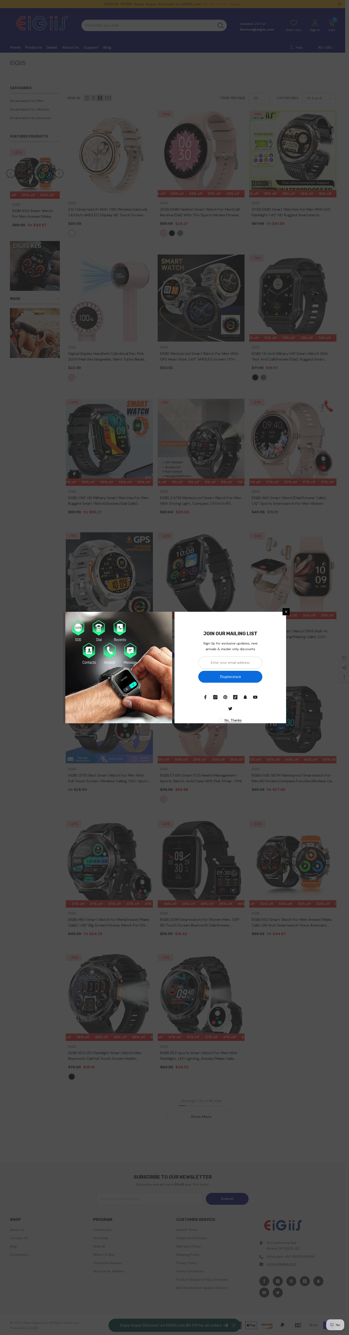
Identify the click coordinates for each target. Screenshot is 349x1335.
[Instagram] (215, 697)
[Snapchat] (245, 697)
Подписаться (230, 676)
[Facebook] (205, 697)
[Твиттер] (230, 709)
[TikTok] (235, 697)
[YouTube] (255, 697)
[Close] (286, 611)
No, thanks (233, 720)
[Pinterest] (225, 697)
